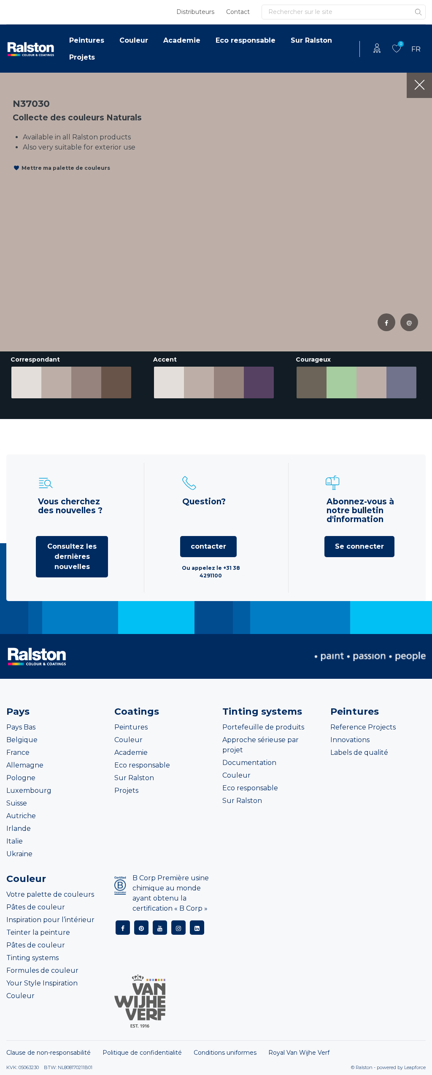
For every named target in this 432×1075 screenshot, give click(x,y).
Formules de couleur (42, 970)
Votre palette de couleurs (50, 894)
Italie (14, 841)
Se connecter (359, 546)
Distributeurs (195, 12)
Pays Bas (20, 727)
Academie (181, 40)
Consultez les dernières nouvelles (72, 556)
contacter (208, 546)
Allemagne (24, 765)
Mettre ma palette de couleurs (66, 168)
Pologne (20, 778)
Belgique (22, 740)
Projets (82, 57)
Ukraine (19, 854)
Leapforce (415, 1067)
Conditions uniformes (225, 1052)
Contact (238, 12)
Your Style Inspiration (42, 983)
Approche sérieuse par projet (260, 745)
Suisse (16, 803)
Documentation (249, 763)
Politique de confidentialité (142, 1052)
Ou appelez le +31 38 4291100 (211, 572)
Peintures (86, 40)
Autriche (21, 816)
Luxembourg (28, 791)
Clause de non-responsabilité (48, 1052)
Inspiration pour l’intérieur (50, 920)
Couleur (133, 40)
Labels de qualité (359, 752)
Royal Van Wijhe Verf (298, 1052)
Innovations (350, 740)
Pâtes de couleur (35, 907)
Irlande (18, 829)
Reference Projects (363, 727)
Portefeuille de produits (263, 727)
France (18, 752)
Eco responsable (245, 40)
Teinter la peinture (38, 932)
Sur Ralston (311, 40)
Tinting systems (32, 958)
